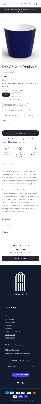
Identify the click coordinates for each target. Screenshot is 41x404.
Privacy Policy (10, 334)
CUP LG (16, 95)
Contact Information (12, 331)
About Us (8, 313)
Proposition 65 (10, 337)
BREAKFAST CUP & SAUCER (15, 110)
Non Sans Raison (8, 72)
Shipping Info (10, 322)
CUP (6, 95)
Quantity (4, 120)
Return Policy (10, 325)
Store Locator (9, 319)
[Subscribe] (33, 366)
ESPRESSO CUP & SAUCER (15, 105)
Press (6, 316)
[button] (4, 3)
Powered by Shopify (27, 401)
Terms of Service (11, 328)
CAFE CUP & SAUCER (13, 100)
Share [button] (6, 232)
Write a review (20, 258)
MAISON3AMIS (17, 401)
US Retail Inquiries (12, 350)
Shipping (4, 80)
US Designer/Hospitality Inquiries (17, 353)
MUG (29, 115)
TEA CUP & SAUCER (12, 115)
